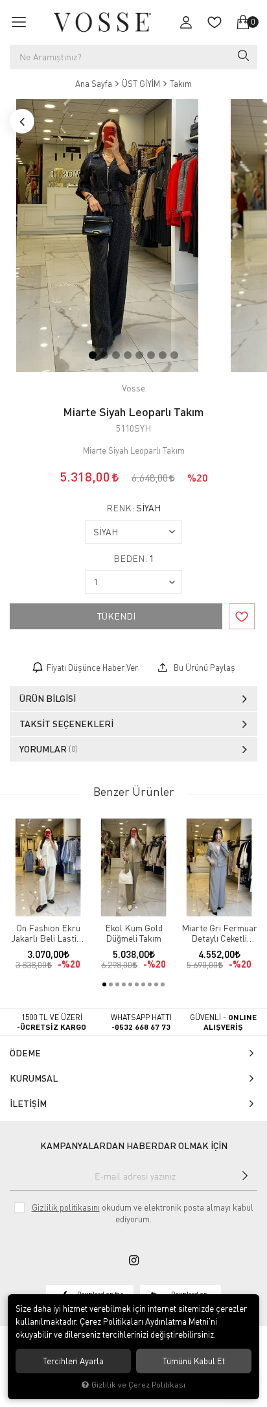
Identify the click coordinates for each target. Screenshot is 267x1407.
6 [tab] (151, 355)
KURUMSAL (34, 1078)
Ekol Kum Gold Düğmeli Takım (134, 933)
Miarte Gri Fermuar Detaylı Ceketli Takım (219, 933)
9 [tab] (156, 984)
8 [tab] (174, 355)
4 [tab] (128, 355)
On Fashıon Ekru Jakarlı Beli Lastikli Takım (48, 933)
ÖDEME (25, 1052)
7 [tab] (163, 355)
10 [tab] (163, 984)
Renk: (133, 508)
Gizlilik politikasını (66, 1207)
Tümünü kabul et (194, 1361)
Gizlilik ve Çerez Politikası (138, 1385)
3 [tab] (116, 355)
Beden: (133, 558)
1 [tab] (93, 355)
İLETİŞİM (28, 1103)
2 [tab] (104, 355)
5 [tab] (139, 355)
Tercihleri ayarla (73, 1361)
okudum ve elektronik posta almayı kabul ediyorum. (142, 1213)
